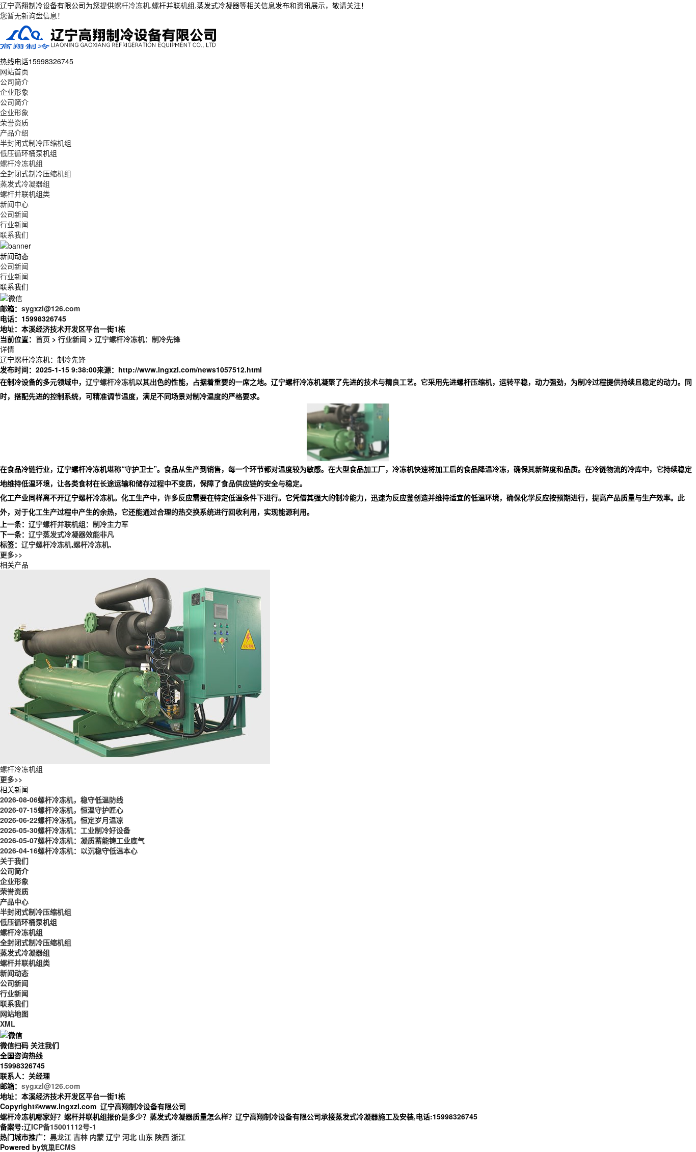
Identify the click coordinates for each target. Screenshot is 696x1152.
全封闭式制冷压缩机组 (35, 173)
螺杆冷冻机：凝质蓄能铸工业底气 (72, 840)
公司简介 (14, 81)
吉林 (80, 1137)
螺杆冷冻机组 (21, 163)
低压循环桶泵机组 (28, 153)
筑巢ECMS (58, 1147)
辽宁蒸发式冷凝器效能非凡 (71, 534)
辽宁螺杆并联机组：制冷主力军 (78, 524)
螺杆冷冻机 (132, 5)
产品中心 (14, 901)
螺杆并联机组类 (25, 194)
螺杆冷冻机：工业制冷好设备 (65, 830)
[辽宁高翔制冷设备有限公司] (109, 37)
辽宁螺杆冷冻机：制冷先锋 (137, 339)
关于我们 (14, 860)
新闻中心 (14, 204)
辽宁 (113, 1137)
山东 (146, 1137)
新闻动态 (14, 973)
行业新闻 (14, 224)
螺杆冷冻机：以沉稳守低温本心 (69, 850)
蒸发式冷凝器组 (25, 183)
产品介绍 (14, 132)
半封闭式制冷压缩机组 (35, 143)
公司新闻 (14, 214)
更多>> (11, 554)
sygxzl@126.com (50, 308)
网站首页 (14, 71)
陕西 (162, 1137)
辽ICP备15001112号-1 (60, 1126)
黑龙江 (60, 1137)
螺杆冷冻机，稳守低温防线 (61, 799)
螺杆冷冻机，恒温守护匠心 (61, 810)
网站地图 (14, 1013)
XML (7, 1024)
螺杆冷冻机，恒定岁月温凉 (61, 820)
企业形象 (14, 92)
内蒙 (97, 1137)
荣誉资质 (14, 122)
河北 (129, 1137)
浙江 (178, 1137)
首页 (43, 339)
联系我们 (14, 234)
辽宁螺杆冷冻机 (46, 544)
